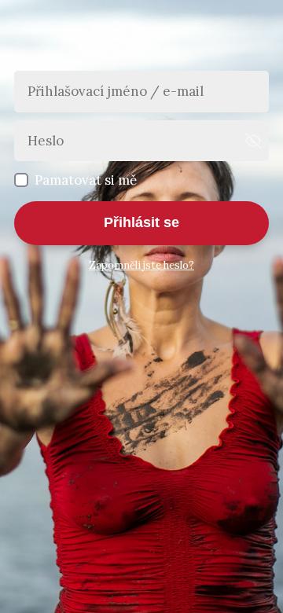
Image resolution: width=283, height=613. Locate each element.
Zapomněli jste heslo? (141, 265)
